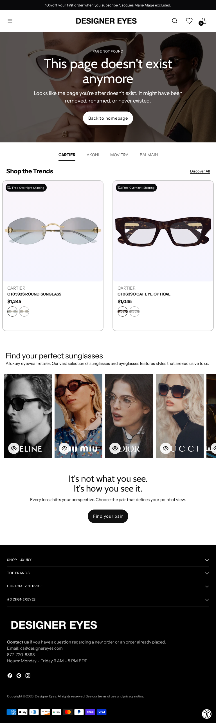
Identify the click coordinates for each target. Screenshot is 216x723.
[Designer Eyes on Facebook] (10, 676)
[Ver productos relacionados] (13, 448)
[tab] (67, 155)
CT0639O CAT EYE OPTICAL (33, 294)
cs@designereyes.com (41, 648)
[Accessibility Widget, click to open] (207, 714)
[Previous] (70, 5)
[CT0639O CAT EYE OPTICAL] (53, 230)
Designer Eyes (45, 696)
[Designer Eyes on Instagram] (28, 676)
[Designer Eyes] (107, 21)
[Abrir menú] (10, 21)
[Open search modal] (175, 21)
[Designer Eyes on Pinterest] (19, 676)
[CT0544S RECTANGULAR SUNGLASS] (163, 230)
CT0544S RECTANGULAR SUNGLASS (152, 294)
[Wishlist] (189, 21)
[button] (28, 416)
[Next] (145, 5)
